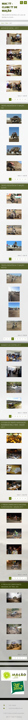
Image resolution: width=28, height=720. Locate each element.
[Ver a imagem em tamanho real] (14, 39)
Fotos (6, 23)
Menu (25, 2)
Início (2, 23)
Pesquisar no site (21, 2)
